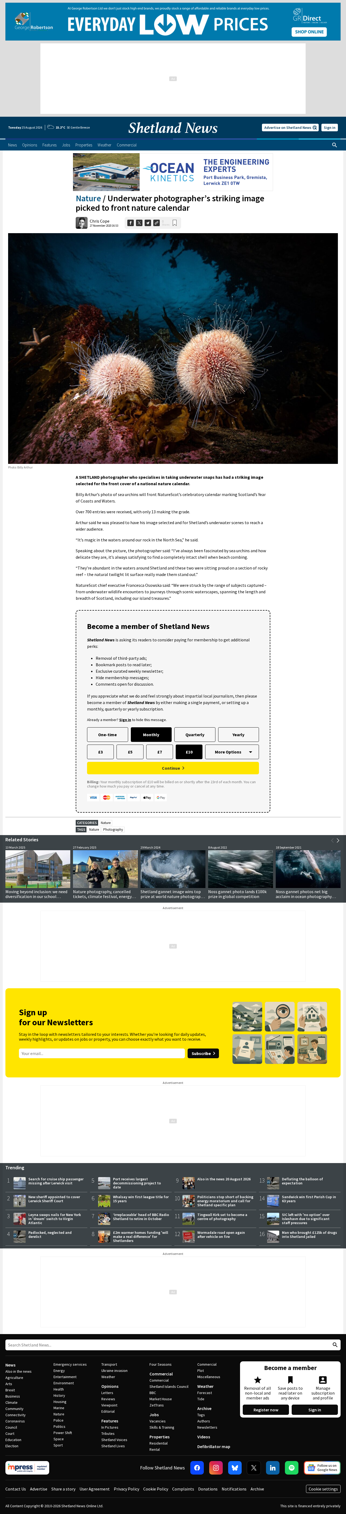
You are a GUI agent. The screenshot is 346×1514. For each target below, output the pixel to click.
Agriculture (14, 1377)
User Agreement (94, 1489)
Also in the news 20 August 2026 (224, 1179)
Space (59, 1438)
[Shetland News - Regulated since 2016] (27, 1468)
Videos (203, 1436)
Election (11, 1445)
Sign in (329, 127)
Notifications (234, 1489)
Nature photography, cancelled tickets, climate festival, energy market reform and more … (102, 896)
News (10, 1365)
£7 (159, 752)
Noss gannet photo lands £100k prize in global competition (237, 894)
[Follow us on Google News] (322, 1468)
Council (11, 1427)
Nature (88, 198)
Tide (200, 1398)
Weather (108, 1376)
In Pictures (109, 1427)
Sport (58, 1445)
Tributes (108, 1433)
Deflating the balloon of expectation (302, 1181)
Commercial (161, 1373)
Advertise (38, 1489)
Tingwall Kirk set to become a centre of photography (222, 1216)
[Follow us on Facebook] (197, 1468)
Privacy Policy (126, 1489)
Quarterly (194, 734)
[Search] (335, 145)
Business (12, 1396)
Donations (208, 1489)
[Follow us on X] (254, 1468)
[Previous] (332, 840)
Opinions (109, 1386)
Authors (203, 1421)
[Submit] (334, 1345)
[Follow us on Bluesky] (235, 1468)
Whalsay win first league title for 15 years (141, 1198)
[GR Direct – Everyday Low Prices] (173, 22)
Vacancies (157, 1421)
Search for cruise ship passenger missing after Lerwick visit (56, 1181)
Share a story (63, 1489)
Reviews (108, 1398)
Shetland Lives (113, 1445)
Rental (154, 1449)
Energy (59, 1370)
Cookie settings (323, 1489)
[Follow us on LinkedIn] (273, 1468)
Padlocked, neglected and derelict (50, 1234)
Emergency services (70, 1364)
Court (9, 1433)
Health (59, 1389)
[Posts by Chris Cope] (82, 223)
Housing (60, 1401)
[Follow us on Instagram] (216, 1468)
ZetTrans (156, 1405)
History (59, 1395)
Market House (160, 1398)
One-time (107, 734)
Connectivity (15, 1414)
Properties (159, 1436)
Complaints (183, 1489)
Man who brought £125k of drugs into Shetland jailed (309, 1234)
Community (14, 1408)
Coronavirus (15, 1421)
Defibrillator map (213, 1446)
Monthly (151, 734)
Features (109, 1420)
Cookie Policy (155, 1489)
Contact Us (15, 1489)
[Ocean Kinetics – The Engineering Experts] (173, 172)
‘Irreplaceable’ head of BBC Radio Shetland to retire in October (141, 1216)
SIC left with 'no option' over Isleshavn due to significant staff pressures (306, 1218)
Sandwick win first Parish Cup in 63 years (309, 1198)
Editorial (108, 1411)
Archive (204, 1408)
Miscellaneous (208, 1376)
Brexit (10, 1390)
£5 (130, 752)
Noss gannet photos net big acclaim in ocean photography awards (304, 896)
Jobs (154, 1414)
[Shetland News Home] (173, 136)
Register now (266, 1409)
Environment (64, 1383)
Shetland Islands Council (168, 1386)
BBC (152, 1392)
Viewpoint (109, 1405)
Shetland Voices (114, 1439)
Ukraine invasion (114, 1370)
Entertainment (65, 1376)
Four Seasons (160, 1364)
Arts (8, 1383)
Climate (11, 1402)
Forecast (204, 1392)
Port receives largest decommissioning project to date (137, 1183)
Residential (158, 1443)
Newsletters (207, 1427)
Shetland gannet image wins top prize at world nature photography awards (173, 896)
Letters (107, 1392)
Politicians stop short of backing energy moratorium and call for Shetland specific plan (225, 1200)
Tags (201, 1414)
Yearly (238, 734)
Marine (59, 1407)
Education (13, 1439)
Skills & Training (161, 1427)
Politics (59, 1426)
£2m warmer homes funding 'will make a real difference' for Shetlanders (140, 1236)
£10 (189, 752)
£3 (100, 752)
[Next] (338, 840)
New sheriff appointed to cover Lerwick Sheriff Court (54, 1198)
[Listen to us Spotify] (291, 1468)
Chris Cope (99, 221)
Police (59, 1420)
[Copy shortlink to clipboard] (156, 223)
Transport (109, 1364)
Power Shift (63, 1432)
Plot (200, 1370)
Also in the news (18, 1371)
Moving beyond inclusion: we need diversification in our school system (36, 896)
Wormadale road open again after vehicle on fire (221, 1234)
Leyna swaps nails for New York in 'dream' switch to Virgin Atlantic (54, 1218)
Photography (113, 829)
